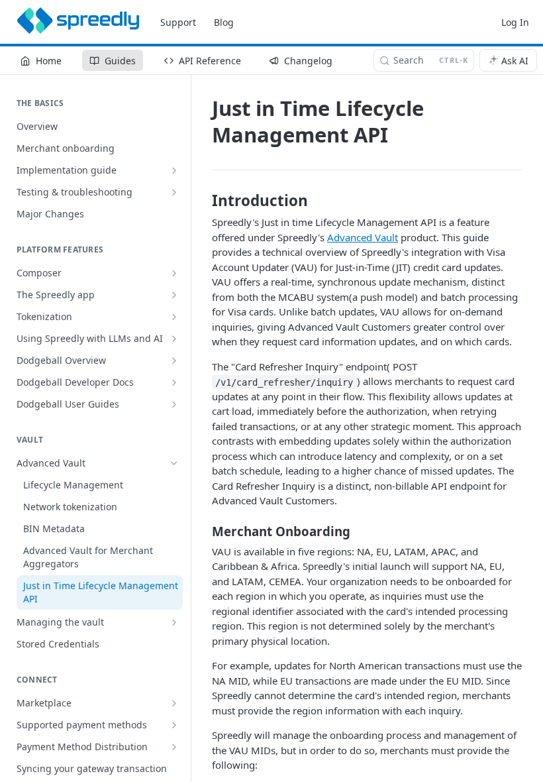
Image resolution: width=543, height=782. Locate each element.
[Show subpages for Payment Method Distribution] (174, 747)
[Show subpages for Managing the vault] (174, 622)
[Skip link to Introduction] (203, 200)
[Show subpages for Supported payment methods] (174, 725)
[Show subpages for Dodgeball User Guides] (174, 404)
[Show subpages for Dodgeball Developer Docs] (174, 382)
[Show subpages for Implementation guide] (174, 170)
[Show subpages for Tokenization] (174, 316)
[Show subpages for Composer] (174, 273)
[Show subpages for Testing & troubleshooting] (174, 192)
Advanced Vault (362, 237)
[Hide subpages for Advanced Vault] (174, 463)
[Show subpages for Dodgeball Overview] (174, 360)
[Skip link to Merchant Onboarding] (203, 530)
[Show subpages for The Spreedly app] (174, 295)
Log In (515, 22)
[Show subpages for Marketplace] (174, 703)
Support (178, 22)
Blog (224, 22)
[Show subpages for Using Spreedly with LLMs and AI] (174, 338)
